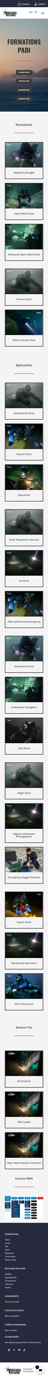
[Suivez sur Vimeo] (19, 1350)
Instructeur (10, 1256)
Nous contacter (12, 1316)
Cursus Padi (24, 99)
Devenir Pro (24, 90)
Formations (24, 72)
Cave (7, 1250)
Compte (42, 4)
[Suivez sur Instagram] (9, 1350)
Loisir (7, 1243)
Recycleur (9, 1253)
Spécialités (24, 81)
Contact (26, 4)
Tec (6, 1246)
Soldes (8, 1274)
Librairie (9, 1284)
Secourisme (10, 1260)
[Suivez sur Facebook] (14, 1350)
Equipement (11, 1277)
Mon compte (11, 1330)
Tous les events (12, 1301)
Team (7, 1240)
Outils (8, 1287)
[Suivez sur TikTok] (24, 1350)
